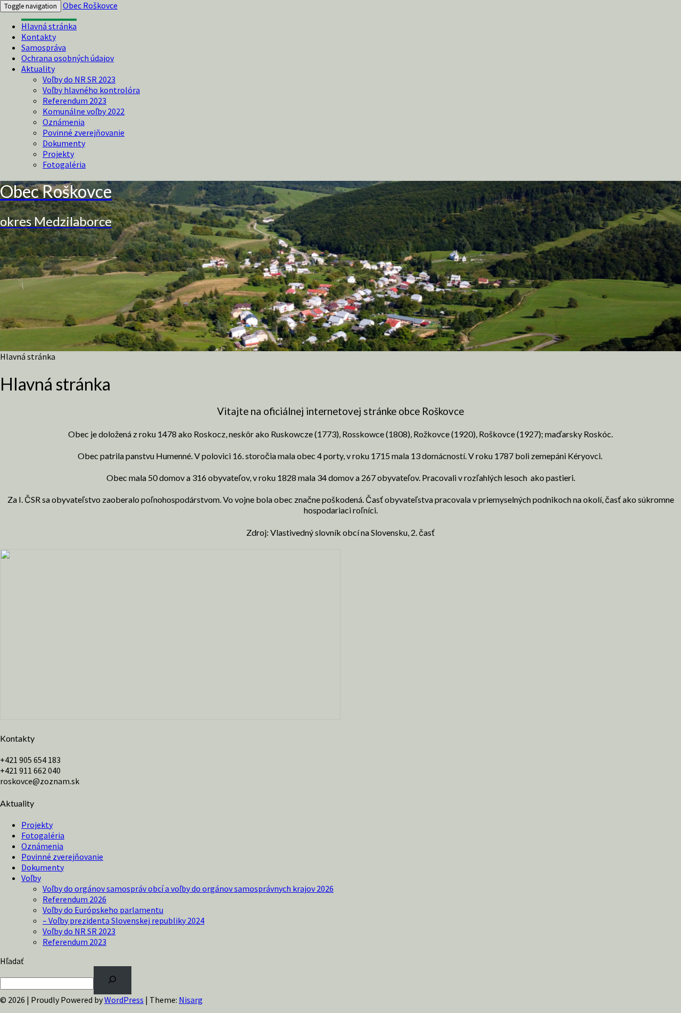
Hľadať (11, 961)
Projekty (58, 153)
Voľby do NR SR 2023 (79, 79)
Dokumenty (64, 143)
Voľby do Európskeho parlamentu (103, 909)
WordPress (124, 999)
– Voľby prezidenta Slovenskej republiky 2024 (123, 920)
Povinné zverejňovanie (83, 132)
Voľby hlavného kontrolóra (91, 90)
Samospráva (43, 47)
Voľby (31, 878)
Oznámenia (64, 122)
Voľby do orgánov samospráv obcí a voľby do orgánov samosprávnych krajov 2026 (188, 888)
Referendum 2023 (74, 100)
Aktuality (38, 68)
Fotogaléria (64, 164)
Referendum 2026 (74, 899)
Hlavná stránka (49, 26)
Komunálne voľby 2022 (83, 111)
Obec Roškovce (90, 5)
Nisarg (191, 999)
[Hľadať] (112, 980)
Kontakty (38, 36)
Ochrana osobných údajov (67, 58)
